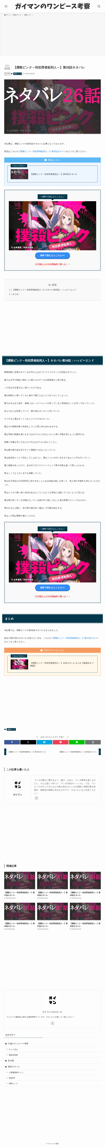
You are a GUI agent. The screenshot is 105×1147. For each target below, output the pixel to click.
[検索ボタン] (99, 6)
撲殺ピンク (17, 73)
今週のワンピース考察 (18, 1044)
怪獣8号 (12, 1078)
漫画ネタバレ (14, 1067)
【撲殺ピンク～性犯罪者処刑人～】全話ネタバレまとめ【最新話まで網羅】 (62, 664)
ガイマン (17, 794)
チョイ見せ (13, 1049)
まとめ (15, 294)
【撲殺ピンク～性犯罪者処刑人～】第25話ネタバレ (42, 151)
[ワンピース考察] (52, 6)
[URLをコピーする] (93, 742)
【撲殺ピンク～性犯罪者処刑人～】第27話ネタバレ (75, 638)
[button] (12, 742)
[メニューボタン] (6, 6)
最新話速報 (13, 1055)
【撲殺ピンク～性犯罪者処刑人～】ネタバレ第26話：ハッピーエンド (44, 290)
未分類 (11, 1061)
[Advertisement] (52, 35)
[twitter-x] (36, 798)
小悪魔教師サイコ (16, 1072)
